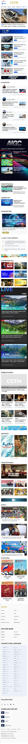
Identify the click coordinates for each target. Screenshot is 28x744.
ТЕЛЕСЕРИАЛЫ (7, 465)
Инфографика (17, 625)
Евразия (2, 616)
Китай (15, 613)
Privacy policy (13, 732)
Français (3, 640)
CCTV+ (15, 640)
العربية (2, 642)
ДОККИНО (4, 436)
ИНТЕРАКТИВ (6, 213)
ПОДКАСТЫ (5, 199)
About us (18, 732)
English (2, 634)
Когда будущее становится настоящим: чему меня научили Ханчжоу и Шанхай (10, 92)
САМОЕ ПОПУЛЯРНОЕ (9, 239)
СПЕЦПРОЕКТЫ (7, 262)
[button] (11, 461)
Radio (24, 6)
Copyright (8, 732)
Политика (3, 619)
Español (3, 637)
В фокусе (13, 6)
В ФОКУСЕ (5, 84)
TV (26, 6)
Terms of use (3, 732)
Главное (5, 6)
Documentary (17, 637)
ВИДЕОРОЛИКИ (7, 374)
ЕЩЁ (24, 295)
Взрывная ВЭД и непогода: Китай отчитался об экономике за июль (10, 105)
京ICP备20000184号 (13, 734)
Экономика (16, 619)
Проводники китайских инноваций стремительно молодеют (9, 130)
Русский (15, 634)
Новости (9, 6)
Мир (15, 616)
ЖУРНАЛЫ (5, 561)
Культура (3, 622)
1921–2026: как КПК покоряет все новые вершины (8, 118)
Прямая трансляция (20, 6)
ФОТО (3, 508)
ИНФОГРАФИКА (7, 185)
